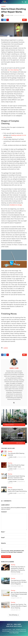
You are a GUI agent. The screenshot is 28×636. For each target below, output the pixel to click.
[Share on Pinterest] (7, 20)
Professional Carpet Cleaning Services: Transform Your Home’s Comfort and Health (16, 477)
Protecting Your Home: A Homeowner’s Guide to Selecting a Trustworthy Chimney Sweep (18, 569)
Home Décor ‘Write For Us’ (14, 626)
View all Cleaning (13, 615)
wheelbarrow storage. (15, 205)
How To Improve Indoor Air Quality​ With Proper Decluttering (17, 490)
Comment (4, 511)
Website (3, 543)
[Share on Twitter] (5, 20)
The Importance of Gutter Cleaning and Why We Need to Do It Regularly (19, 582)
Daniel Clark (9, 15)
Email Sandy (17, 624)
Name (3, 532)
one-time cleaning (13, 70)
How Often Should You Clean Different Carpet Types (16, 465)
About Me (10, 624)
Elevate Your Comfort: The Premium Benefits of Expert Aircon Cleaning (19, 606)
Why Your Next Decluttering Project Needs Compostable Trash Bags (19, 594)
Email (3, 537)
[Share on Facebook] (2, 20)
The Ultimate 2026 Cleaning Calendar (16, 454)
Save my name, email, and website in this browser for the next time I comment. (12, 551)
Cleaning (3, 6)
